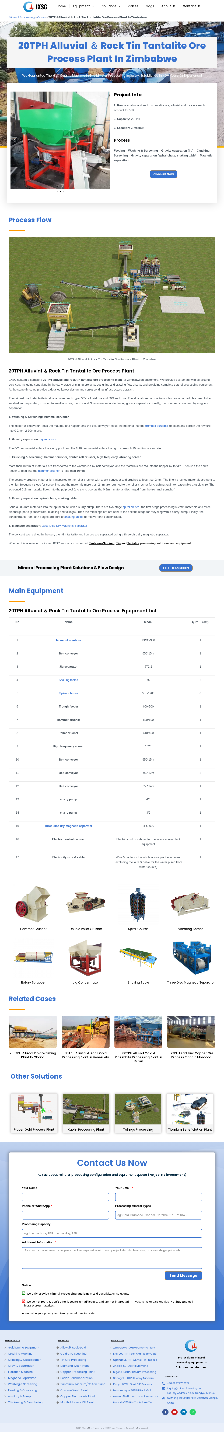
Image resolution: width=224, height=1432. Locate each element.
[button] (14, 140)
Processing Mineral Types (133, 1206)
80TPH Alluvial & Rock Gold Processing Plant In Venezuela (85, 1055)
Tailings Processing (138, 1129)
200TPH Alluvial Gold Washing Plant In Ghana (33, 1055)
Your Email (123, 1188)
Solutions (109, 6)
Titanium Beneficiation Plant (190, 1129)
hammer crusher (49, 470)
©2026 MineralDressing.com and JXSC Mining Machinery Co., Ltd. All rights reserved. (112, 1428)
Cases (133, 6)
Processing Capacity (36, 1224)
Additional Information (38, 1242)
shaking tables (73, 516)
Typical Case (117, 1340)
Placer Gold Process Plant (34, 1129)
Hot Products (12, 1340)
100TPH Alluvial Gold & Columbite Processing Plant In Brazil (138, 1057)
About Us (168, 6)
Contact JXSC (171, 1376)
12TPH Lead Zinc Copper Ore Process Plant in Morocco (191, 1055)
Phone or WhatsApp (36, 1206)
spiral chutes (131, 507)
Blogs (149, 6)
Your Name (29, 1188)
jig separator (48, 439)
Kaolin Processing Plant (86, 1129)
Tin (118, 543)
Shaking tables (68, 680)
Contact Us (192, 6)
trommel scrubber (156, 425)
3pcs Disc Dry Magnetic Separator (64, 525)
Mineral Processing (22, 17)
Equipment (81, 6)
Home (61, 6)
